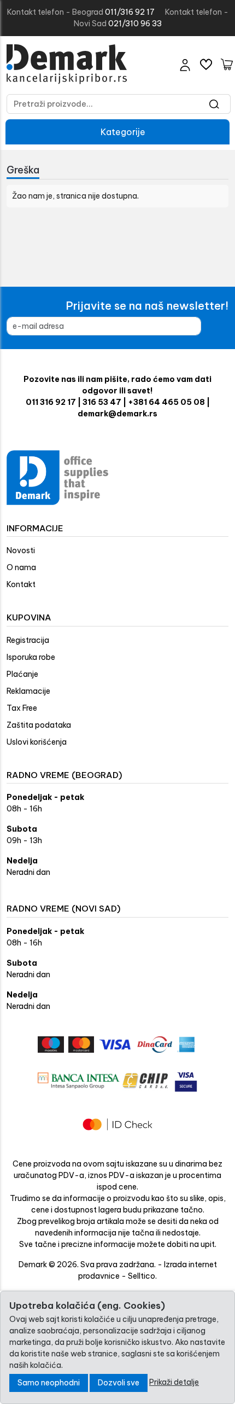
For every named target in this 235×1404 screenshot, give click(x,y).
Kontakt (21, 584)
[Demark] (67, 64)
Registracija (28, 640)
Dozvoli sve (118, 1383)
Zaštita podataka (39, 725)
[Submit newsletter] (219, 326)
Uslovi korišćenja (37, 742)
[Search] (214, 104)
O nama (21, 567)
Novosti (21, 550)
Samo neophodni (48, 1383)
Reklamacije (28, 691)
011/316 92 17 (130, 12)
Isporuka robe (31, 657)
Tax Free (22, 708)
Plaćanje (22, 674)
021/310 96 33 (135, 23)
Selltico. (142, 1276)
